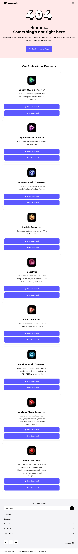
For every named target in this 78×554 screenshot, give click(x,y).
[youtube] (16, 542)
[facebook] (11, 542)
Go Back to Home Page (39, 49)
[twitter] (6, 542)
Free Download (33, 107)
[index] (11, 3)
